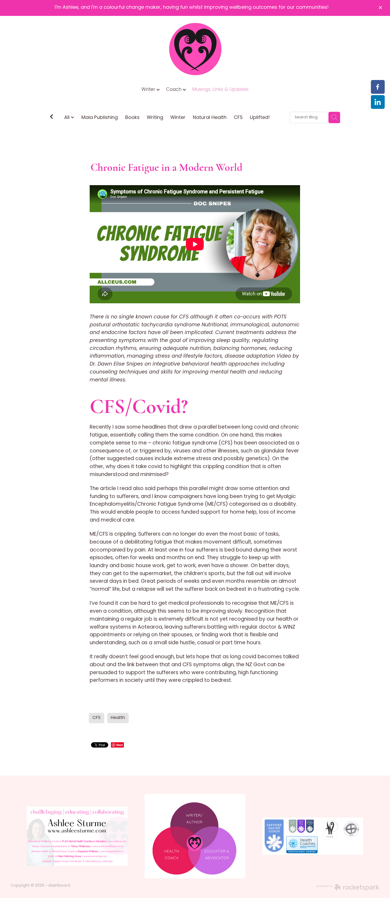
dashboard (59, 886)
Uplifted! (260, 118)
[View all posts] (51, 118)
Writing (155, 118)
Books (132, 118)
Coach (174, 90)
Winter (177, 118)
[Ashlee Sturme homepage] (195, 49)
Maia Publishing (99, 118)
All (67, 118)
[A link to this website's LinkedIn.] (378, 102)
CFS (238, 118)
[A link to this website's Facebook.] (378, 87)
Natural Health (210, 118)
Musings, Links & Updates (220, 90)
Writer (149, 90)
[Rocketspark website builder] (347, 888)
